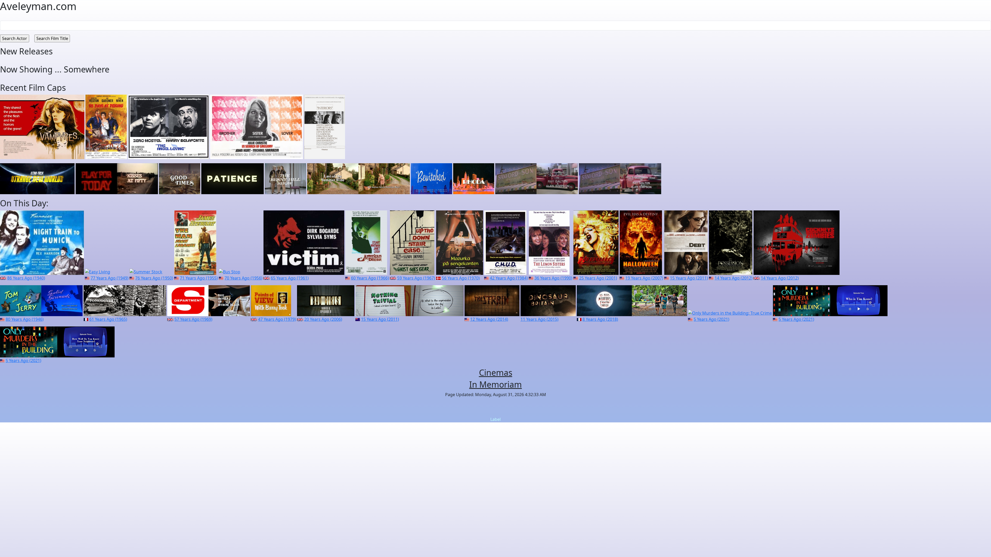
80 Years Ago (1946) (25, 319)
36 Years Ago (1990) (553, 278)
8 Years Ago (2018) (600, 319)
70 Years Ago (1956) (243, 278)
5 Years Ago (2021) (711, 319)
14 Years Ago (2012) (734, 278)
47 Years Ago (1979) (277, 319)
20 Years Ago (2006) (323, 319)
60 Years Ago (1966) (370, 278)
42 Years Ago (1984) (509, 278)
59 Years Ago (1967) (416, 278)
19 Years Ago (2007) (644, 278)
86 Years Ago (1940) (26, 278)
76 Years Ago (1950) (154, 278)
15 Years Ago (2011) (689, 278)
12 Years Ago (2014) (489, 319)
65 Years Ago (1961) (290, 278)
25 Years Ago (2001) (598, 278)
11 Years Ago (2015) (539, 319)
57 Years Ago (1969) (193, 319)
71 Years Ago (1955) (199, 278)
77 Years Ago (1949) (110, 278)
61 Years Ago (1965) (108, 319)
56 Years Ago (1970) (461, 278)
